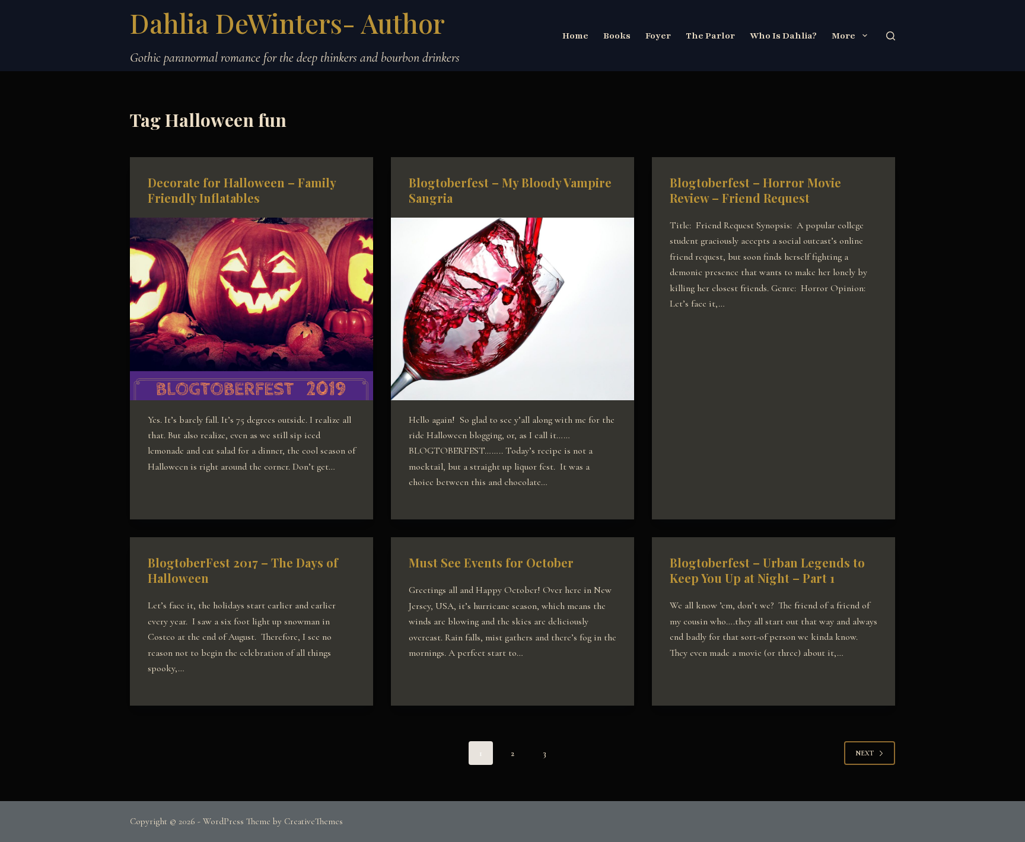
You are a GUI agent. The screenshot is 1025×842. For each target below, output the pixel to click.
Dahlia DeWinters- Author (287, 22)
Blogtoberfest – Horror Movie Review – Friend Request (755, 190)
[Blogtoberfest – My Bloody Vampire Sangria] (512, 309)
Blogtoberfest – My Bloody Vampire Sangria (510, 190)
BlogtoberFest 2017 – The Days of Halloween (243, 570)
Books (617, 36)
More (843, 36)
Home (575, 36)
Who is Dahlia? (783, 36)
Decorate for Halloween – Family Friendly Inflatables (242, 190)
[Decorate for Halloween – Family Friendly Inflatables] (251, 309)
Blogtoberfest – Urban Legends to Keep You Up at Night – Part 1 (767, 570)
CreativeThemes (313, 821)
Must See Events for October (491, 562)
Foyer (658, 36)
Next (864, 753)
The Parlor (710, 36)
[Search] (890, 35)
